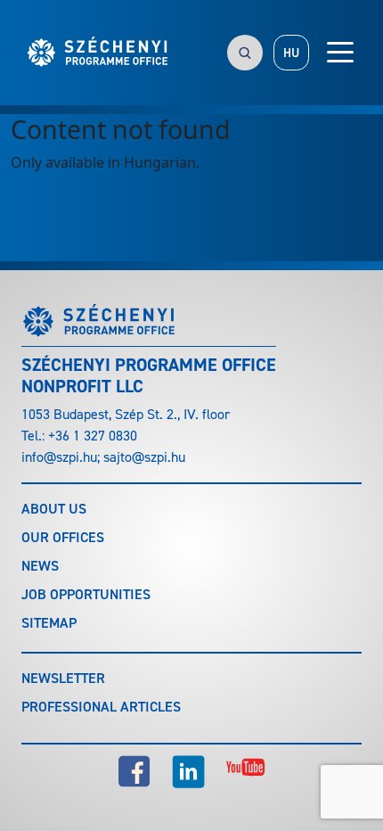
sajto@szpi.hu (144, 457)
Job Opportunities (86, 594)
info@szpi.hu (59, 457)
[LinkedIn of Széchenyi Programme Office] (188, 771)
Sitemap (49, 622)
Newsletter (63, 678)
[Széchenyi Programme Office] (98, 53)
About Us (53, 508)
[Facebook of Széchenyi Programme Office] (134, 771)
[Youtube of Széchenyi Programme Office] (245, 771)
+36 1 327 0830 (92, 435)
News (40, 565)
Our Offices (62, 537)
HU (291, 53)
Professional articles (101, 706)
